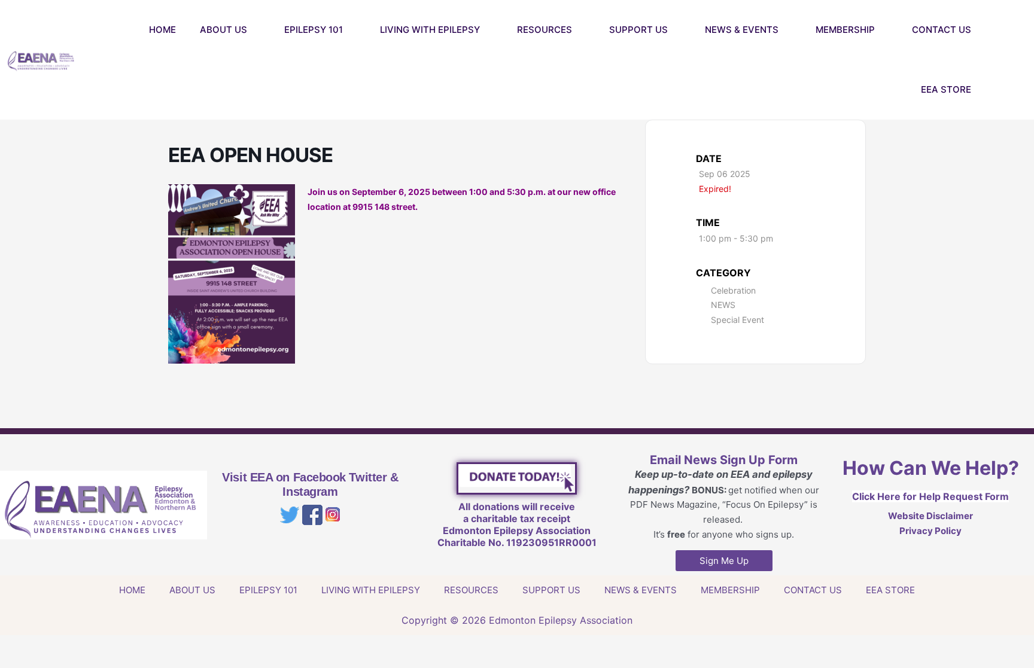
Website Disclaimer (930, 515)
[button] (1022, 60)
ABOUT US (223, 29)
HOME (162, 29)
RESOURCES (544, 29)
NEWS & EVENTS (741, 29)
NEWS (723, 305)
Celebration (733, 290)
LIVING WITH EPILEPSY (430, 29)
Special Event (737, 320)
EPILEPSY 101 (313, 29)
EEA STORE (946, 89)
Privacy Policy (930, 530)
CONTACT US (941, 29)
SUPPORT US (638, 29)
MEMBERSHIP (845, 29)
